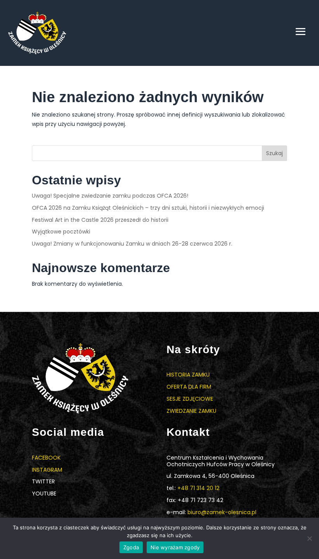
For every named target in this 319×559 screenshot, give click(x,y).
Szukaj (274, 153)
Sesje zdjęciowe (190, 399)
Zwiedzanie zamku (191, 411)
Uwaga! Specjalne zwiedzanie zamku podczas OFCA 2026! (110, 196)
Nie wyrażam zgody (175, 547)
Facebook (46, 458)
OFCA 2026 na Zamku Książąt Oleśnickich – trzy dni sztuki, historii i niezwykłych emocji (148, 208)
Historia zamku (188, 375)
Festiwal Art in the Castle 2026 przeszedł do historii (100, 220)
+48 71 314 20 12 (198, 488)
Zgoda (131, 547)
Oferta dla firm (189, 387)
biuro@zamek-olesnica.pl (222, 512)
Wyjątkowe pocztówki (61, 231)
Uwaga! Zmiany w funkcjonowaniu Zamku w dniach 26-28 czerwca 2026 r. (132, 244)
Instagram (47, 470)
